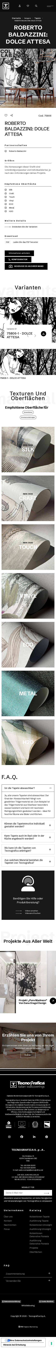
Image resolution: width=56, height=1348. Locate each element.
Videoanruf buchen (33, 913)
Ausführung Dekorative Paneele (39, 1242)
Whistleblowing (28, 1305)
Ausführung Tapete (39, 1220)
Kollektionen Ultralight (41, 1225)
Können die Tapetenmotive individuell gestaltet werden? (24, 825)
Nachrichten (10, 1225)
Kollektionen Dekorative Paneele (39, 1235)
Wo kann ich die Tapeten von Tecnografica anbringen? (20, 849)
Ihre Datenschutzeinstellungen (26, 1340)
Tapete (37, 18)
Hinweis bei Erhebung (14, 1344)
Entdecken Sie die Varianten (24, 226)
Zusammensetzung (15, 1273)
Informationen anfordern (19, 253)
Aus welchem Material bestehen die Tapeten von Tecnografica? (23, 861)
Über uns (8, 1216)
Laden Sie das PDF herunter (22, 242)
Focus (7, 1229)
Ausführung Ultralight (40, 1229)
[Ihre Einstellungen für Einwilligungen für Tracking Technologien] (51, 1343)
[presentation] (28, 335)
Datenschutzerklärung (12, 1301)
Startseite (16, 18)
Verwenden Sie (13, 1281)
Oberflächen (36, 1252)
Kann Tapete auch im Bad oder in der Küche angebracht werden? (24, 837)
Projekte (34, 1248)
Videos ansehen (31, 911)
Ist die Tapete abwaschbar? (19, 788)
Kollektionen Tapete (39, 1216)
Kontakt (28, 1055)
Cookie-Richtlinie (47, 1301)
